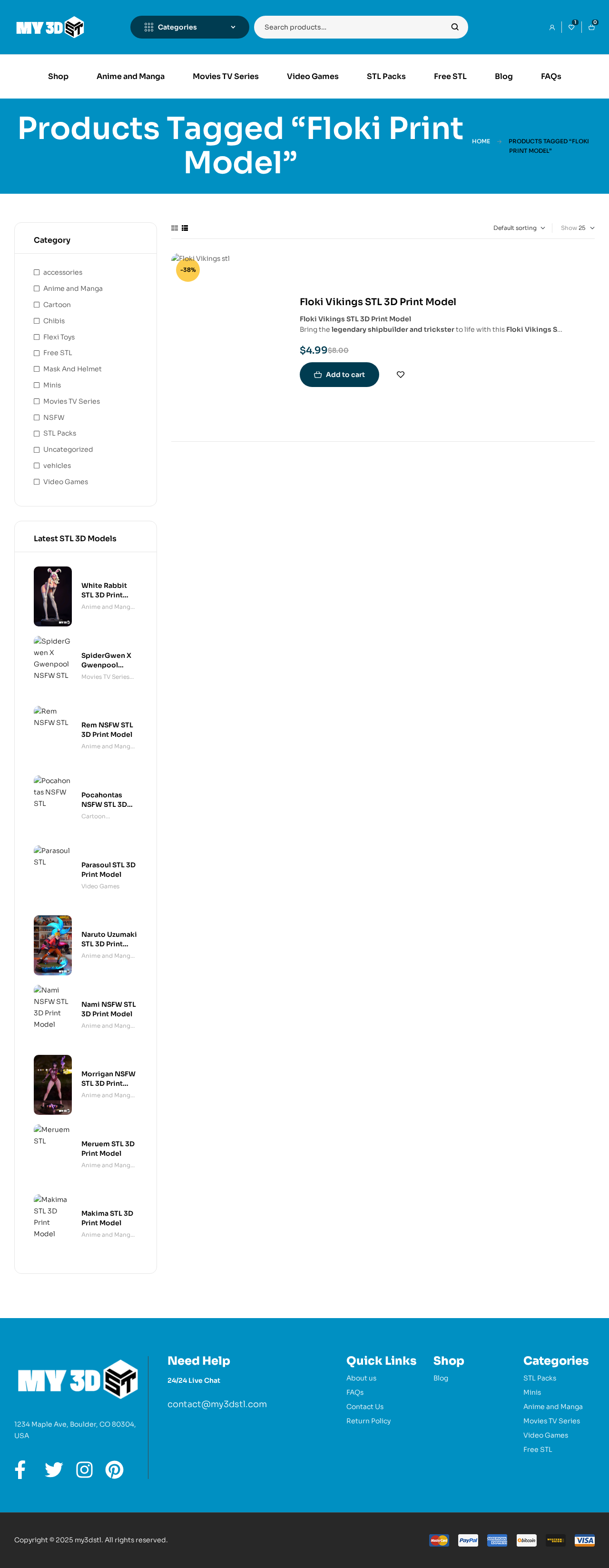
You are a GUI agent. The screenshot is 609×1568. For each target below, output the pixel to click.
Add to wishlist (400, 374)
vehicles (57, 465)
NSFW (53, 417)
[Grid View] (174, 228)
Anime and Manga (73, 288)
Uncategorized (68, 449)
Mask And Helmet (72, 369)
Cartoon (57, 304)
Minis (52, 385)
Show (569, 227)
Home (481, 141)
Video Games (65, 481)
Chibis (54, 321)
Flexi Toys (59, 337)
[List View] (185, 228)
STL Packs (59, 433)
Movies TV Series (71, 401)
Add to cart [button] (345, 374)
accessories (62, 272)
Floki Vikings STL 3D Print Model (378, 302)
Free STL (57, 352)
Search (455, 27)
